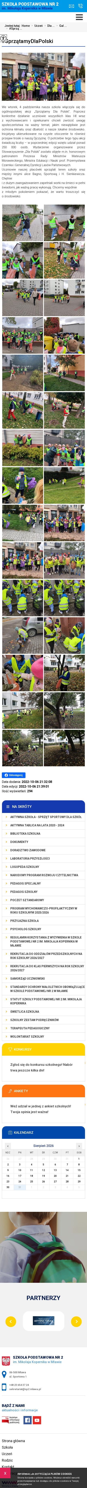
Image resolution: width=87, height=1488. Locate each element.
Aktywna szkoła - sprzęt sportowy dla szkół (46, 817)
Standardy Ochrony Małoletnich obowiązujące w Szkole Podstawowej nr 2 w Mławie (47, 989)
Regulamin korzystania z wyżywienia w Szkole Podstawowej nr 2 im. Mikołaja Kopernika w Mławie (46, 941)
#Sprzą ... (14, 28)
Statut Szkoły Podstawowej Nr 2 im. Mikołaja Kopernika (46, 1001)
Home (26, 25)
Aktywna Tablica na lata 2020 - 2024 (37, 825)
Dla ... (49, 25)
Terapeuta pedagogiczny (30, 1028)
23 (7, 1181)
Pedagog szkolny (23, 891)
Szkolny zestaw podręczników (34, 1020)
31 (19, 1187)
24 (19, 1181)
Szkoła (7, 1447)
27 (55, 1181)
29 (79, 1181)
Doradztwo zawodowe (28, 850)
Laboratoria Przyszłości (30, 858)
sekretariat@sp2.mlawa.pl (72, 6)
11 (31, 1170)
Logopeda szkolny (24, 867)
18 (31, 1176)
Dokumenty (19, 842)
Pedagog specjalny (25, 883)
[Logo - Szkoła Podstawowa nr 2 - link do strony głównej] (31, 9)
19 (43, 1176)
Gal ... (61, 25)
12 (43, 1170)
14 (67, 1170)
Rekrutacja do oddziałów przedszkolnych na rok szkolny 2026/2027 (46, 956)
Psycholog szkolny (25, 929)
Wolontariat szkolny (27, 1036)
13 (55, 1170)
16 (7, 1176)
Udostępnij (16, 775)
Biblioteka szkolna (25, 833)
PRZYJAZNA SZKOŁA (24, 920)
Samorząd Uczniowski (27, 978)
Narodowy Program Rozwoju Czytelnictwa (44, 875)
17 (19, 1176)
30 (7, 1187)
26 (43, 1181)
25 (31, 1181)
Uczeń (37, 25)
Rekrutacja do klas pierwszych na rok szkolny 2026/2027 (47, 968)
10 (19, 1170)
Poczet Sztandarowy (27, 900)
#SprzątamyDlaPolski (27, 41)
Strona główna (13, 1441)
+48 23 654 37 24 (79, 6)
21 (67, 1176)
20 (55, 1176)
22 (79, 1176)
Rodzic (7, 1460)
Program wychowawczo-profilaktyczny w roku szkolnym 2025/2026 (43, 910)
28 (67, 1181)
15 (79, 1170)
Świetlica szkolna (24, 1011)
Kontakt (8, 1467)
